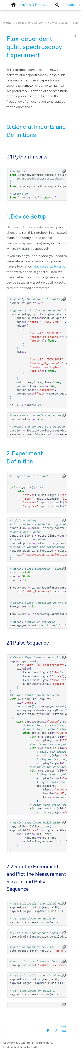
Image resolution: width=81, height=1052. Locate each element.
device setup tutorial (49, 266)
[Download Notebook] (75, 36)
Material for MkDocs (28, 1047)
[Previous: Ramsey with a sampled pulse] (6, 1029)
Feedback (72, 5)
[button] (64, 171)
